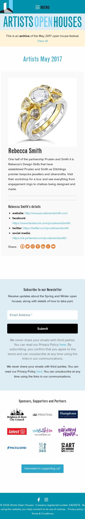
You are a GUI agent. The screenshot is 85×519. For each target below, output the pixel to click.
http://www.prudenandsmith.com (46, 213)
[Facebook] (22, 246)
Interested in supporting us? (42, 468)
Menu (45, 7)
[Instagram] (33, 246)
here (62, 344)
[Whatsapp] (48, 246)
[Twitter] (27, 246)
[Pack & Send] (17, 447)
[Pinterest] (38, 246)
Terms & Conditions (43, 513)
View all (42, 41)
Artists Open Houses (22, 505)
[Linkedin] (43, 246)
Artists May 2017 (42, 59)
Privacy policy (75, 509)
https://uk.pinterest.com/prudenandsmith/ (39, 238)
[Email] (53, 246)
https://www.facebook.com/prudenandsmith (41, 223)
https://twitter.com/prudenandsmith (46, 228)
